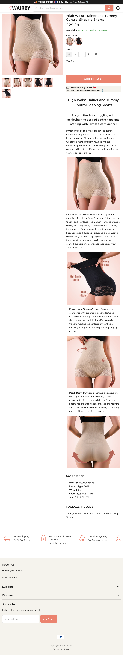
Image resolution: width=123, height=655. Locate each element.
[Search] (109, 8)
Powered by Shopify (61, 649)
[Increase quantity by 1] (92, 68)
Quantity (70, 61)
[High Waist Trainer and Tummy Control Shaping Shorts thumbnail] (7, 83)
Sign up (48, 619)
